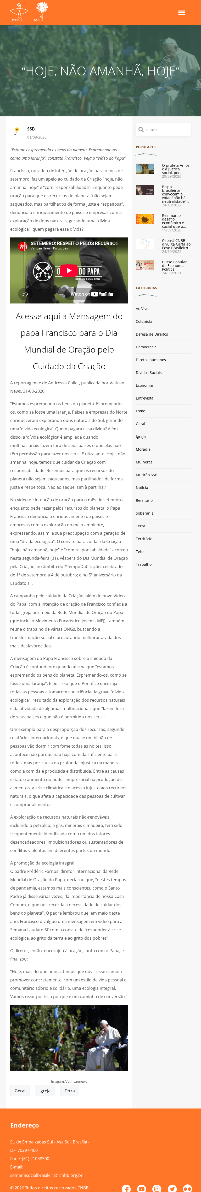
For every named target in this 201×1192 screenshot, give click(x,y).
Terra (70, 1091)
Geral (20, 1091)
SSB (31, 129)
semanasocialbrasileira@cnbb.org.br (46, 1175)
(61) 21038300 (35, 1158)
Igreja (45, 1091)
